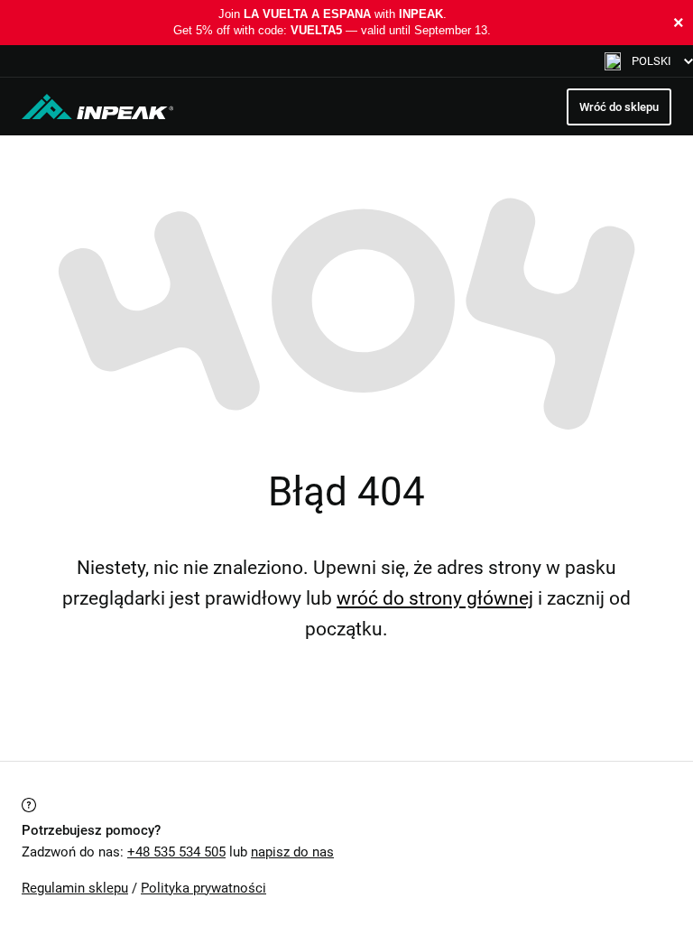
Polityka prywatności (203, 888)
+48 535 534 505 (176, 852)
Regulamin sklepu (75, 888)
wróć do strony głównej (435, 598)
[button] (649, 60)
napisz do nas (292, 852)
